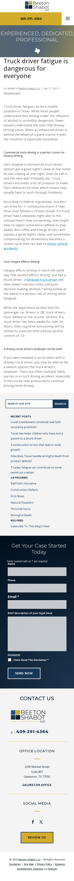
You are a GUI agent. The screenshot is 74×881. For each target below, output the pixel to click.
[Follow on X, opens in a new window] (41, 821)
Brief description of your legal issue (30, 613)
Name (11, 563)
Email (13, 596)
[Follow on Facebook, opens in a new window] (32, 821)
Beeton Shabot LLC (29, 88)
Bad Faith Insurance (23, 483)
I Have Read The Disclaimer (31, 660)
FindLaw (52, 868)
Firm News (17, 496)
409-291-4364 (30, 18)
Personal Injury (12, 93)
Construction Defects (24, 490)
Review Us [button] (37, 837)
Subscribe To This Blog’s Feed (30, 526)
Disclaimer (14, 654)
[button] (67, 18)
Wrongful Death (21, 515)
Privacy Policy (44, 864)
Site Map (29, 864)
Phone (11, 580)
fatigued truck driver (41, 280)
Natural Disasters (22, 502)
